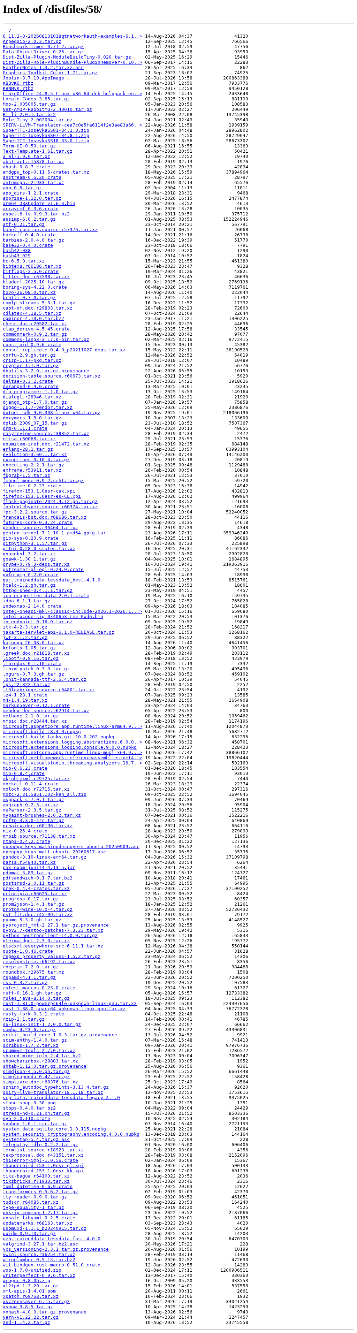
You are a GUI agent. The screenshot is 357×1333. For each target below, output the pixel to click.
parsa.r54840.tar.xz (29, 862)
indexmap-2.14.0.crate (32, 606)
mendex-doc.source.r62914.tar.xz (46, 710)
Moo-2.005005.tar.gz (29, 104)
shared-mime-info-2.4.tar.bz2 (42, 1055)
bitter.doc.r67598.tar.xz (36, 276)
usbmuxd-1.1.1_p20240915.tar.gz (44, 1228)
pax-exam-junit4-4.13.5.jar (39, 867)
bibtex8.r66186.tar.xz (32, 266)
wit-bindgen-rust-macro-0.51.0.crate (51, 1264)
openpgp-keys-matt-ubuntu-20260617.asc (54, 851)
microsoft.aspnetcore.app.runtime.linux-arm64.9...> (72, 726)
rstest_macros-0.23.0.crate (39, 987)
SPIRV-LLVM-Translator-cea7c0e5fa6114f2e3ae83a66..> (72, 125)
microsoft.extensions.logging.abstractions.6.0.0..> (72, 742)
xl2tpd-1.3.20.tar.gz (31, 1285)
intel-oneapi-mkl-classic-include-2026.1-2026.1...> (72, 611)
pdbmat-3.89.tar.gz (28, 872)
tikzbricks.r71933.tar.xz (36, 1181)
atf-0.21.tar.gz (24, 224)
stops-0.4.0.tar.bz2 (29, 1108)
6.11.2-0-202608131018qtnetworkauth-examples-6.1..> (72, 36)
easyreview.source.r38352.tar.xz (46, 433)
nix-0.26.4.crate (25, 830)
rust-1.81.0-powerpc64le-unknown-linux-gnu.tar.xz (70, 1003)
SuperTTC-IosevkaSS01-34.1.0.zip (46, 130)
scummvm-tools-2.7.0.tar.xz (39, 1050)
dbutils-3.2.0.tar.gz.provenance (46, 370)
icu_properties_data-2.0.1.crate (46, 595)
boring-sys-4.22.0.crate (35, 287)
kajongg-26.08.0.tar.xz (33, 642)
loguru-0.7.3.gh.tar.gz (33, 674)
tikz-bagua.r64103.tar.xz (36, 1176)
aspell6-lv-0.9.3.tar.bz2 (36, 213)
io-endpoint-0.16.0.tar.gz (38, 621)
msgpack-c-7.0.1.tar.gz (33, 799)
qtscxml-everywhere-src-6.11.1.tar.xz (53, 946)
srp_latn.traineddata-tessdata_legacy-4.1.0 (61, 1097)
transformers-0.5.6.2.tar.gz (40, 1191)
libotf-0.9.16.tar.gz (31, 658)
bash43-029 (17, 255)
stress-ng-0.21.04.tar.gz (36, 1113)
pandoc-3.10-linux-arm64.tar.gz (44, 857)
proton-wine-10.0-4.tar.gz (38, 909)
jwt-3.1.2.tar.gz (25, 637)
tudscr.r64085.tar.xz (31, 1202)
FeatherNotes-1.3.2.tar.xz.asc (43, 67)
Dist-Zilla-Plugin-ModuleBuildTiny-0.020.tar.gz (67, 57)
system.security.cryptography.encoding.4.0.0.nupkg (71, 1134)
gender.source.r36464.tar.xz (40, 527)
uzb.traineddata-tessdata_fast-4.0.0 (51, 1238)
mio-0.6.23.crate (25, 768)
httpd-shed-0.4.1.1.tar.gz (38, 590)
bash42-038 (17, 250)
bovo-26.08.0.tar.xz (29, 292)
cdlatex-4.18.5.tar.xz (32, 313)
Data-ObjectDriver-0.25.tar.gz (43, 51)
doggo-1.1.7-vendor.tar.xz (38, 407)
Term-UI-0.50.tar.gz (29, 145)
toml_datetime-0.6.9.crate (38, 1186)
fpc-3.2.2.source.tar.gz (35, 512)
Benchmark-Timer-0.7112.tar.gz (43, 46)
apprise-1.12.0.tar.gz (32, 198)
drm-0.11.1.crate (25, 428)
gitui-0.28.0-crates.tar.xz (39, 548)
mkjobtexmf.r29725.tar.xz (36, 778)
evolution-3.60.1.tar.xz (35, 454)
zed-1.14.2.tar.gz (26, 1322)
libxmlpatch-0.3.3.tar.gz (36, 668)
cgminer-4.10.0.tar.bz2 (33, 318)
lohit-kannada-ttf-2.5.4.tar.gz (44, 679)
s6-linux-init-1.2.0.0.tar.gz (42, 1024)
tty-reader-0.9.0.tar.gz (35, 1196)
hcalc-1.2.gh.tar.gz (29, 585)
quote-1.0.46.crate (28, 951)
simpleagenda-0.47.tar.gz (36, 1076)
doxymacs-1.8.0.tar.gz (32, 417)
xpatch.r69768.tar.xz (31, 1296)
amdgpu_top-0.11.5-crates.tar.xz (46, 172)
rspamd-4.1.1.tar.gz (29, 977)
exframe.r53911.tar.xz (32, 470)
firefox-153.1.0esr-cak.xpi (39, 491)
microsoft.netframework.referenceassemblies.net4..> (72, 757)
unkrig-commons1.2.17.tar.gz (40, 1212)
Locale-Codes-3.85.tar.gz (36, 98)
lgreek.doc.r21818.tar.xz (36, 653)
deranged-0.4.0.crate (31, 386)
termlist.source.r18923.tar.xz (43, 1149)
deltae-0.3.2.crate (28, 381)
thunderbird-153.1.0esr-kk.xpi (43, 1170)
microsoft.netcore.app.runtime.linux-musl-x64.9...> (72, 752)
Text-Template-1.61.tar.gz (38, 151)
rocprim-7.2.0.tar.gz (31, 966)
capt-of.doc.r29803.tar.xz (38, 308)
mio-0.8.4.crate (24, 773)
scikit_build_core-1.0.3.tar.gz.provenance (60, 1034)
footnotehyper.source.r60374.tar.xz (50, 506)
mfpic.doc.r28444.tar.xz (35, 721)
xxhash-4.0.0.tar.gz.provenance (44, 1312)
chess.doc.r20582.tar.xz (35, 323)
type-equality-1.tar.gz (33, 1207)
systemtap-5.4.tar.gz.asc (36, 1139)
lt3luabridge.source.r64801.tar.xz (49, 689)
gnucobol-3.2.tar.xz (29, 553)
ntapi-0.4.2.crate (26, 841)
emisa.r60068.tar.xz (29, 438)
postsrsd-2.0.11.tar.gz (33, 883)
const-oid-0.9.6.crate (32, 344)
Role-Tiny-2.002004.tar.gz (38, 119)
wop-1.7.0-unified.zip (32, 1270)
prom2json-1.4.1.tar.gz (33, 904)
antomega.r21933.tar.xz (33, 182)
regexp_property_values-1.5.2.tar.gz (51, 956)
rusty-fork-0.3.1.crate (33, 1013)
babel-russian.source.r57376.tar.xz (50, 229)
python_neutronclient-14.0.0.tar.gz (50, 935)
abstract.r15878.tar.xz (33, 161)
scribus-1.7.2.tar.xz (31, 1045)
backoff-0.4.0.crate (29, 234)
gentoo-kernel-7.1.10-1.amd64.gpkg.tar (54, 532)
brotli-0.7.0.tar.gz (29, 297)
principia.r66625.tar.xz (35, 893)
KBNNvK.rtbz (18, 88)
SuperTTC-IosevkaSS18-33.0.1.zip (46, 140)
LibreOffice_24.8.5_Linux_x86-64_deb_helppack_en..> (72, 93)
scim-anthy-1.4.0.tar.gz (35, 1040)
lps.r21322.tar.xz (26, 684)
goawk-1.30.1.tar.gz (29, 559)
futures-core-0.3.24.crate (38, 522)
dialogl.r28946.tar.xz (32, 396)
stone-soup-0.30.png (29, 1102)
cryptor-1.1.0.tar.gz (31, 365)
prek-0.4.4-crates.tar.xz (36, 888)
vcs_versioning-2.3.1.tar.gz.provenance (56, 1249)
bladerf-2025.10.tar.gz (33, 281)
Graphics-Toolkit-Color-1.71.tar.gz (50, 72)
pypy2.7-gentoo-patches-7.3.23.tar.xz (53, 930)
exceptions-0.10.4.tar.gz (36, 459)
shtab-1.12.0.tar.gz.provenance (44, 1066)
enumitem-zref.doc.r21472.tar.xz (46, 444)
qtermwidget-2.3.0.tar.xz (36, 940)
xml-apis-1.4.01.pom (29, 1291)
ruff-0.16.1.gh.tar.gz (32, 993)
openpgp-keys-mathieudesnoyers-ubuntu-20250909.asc (71, 846)
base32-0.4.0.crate (28, 245)
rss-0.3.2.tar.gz (25, 982)
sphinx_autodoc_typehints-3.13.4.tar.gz (56, 1087)
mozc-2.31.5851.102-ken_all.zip (44, 794)
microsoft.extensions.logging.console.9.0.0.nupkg (70, 747)
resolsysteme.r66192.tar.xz (39, 961)
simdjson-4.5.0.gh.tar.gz (36, 1071)
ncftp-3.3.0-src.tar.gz (33, 820)
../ (7, 30)
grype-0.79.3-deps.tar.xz (36, 564)
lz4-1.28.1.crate (25, 695)
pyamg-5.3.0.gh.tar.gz (32, 919)
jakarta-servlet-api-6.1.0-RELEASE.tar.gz (58, 632)
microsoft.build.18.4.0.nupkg (42, 731)
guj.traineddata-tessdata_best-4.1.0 (51, 579)
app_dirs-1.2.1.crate (31, 193)
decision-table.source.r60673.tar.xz (51, 376)
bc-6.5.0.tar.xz (24, 261)
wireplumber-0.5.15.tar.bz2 (39, 1259)
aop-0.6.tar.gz (22, 187)
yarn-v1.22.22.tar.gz (31, 1317)
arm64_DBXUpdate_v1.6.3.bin (39, 203)
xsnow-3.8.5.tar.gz (28, 1306)
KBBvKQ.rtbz (18, 83)
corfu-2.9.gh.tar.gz (29, 355)
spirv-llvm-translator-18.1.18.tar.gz (53, 1092)
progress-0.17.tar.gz (31, 898)
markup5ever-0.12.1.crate (36, 705)
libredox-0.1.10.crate (32, 663)
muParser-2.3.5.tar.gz (32, 810)
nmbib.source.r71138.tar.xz (39, 836)
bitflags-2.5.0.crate (31, 271)
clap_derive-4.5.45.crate (36, 329)
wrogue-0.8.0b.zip (26, 1280)
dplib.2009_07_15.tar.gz (35, 423)
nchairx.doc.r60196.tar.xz (38, 825)
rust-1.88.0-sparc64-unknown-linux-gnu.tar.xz (64, 1008)
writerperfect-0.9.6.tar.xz (39, 1275)
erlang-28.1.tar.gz (28, 449)
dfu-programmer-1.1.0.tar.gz (40, 391)
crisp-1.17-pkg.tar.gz (32, 360)
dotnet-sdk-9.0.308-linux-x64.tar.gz (51, 412)
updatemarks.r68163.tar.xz (38, 1223)
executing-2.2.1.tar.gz (33, 464)
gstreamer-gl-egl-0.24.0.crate (43, 569)
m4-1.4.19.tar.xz (25, 700)
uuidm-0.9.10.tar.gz (29, 1233)
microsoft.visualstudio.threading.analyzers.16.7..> (72, 762)
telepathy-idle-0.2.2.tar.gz (40, 1144)
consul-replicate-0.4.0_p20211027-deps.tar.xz (64, 349)
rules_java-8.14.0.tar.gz (36, 998)
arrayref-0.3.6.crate (31, 208)
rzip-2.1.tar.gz (24, 1019)
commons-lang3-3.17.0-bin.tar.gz (46, 339)
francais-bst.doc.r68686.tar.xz (44, 517)
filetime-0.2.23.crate (32, 485)
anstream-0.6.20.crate (32, 177)
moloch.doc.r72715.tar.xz (36, 789)
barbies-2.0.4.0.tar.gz (33, 240)
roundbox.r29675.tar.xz (33, 972)
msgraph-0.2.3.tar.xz (31, 804)
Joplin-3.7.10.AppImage (33, 78)
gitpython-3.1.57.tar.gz (35, 543)
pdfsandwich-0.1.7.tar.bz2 (38, 878)
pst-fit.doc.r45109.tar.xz (38, 914)
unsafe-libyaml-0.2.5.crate (39, 1217)
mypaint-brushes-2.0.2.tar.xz (42, 815)
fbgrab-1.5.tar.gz (26, 475)
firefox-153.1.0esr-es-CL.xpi (42, 496)
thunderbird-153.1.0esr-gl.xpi (43, 1165)
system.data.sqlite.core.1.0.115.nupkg (54, 1129)
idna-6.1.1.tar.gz (26, 600)
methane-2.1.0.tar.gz (31, 715)
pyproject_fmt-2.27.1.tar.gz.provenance (56, 925)
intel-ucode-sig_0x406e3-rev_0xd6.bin (53, 616)
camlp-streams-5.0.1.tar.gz (39, 302)
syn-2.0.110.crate (26, 1118)
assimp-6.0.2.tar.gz (29, 219)
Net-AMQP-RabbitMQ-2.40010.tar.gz (47, 109)
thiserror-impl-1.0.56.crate (40, 1160)
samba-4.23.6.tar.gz (29, 1029)
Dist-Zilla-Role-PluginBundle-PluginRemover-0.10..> (72, 62)
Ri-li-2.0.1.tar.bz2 (29, 114)
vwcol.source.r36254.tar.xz (39, 1254)
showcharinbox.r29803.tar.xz (40, 1061)
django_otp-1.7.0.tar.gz (35, 402)
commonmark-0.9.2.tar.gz (35, 334)
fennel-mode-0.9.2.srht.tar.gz (43, 480)
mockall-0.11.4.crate (31, 783)
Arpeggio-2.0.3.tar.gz (32, 41)
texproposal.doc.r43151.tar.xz (43, 1155)
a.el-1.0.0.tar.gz (26, 156)
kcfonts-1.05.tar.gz (29, 647)
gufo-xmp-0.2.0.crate (31, 574)
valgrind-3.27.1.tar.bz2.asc (40, 1244)
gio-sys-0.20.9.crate (31, 538)
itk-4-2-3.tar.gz (25, 627)
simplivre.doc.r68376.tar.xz (40, 1081)
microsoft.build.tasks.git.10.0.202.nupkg (58, 736)
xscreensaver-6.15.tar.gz (36, 1301)
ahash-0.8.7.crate (26, 166)
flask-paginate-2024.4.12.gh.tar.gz (50, 501)
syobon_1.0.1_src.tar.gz (35, 1123)
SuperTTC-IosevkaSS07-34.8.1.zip (46, 135)
